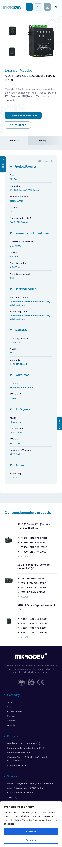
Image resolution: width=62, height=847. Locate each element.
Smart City (12, 797)
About (10, 701)
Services (11, 716)
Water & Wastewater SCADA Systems (26, 788)
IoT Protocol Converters (18, 752)
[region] (31, 824)
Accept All (31, 831)
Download (12, 725)
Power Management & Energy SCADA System (30, 783)
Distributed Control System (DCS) (23, 743)
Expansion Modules (18, 70)
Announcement (15, 711)
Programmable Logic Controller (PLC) (25, 747)
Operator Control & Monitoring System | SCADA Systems (27, 759)
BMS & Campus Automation (21, 792)
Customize (31, 840)
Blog (9, 706)
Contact (11, 720)
